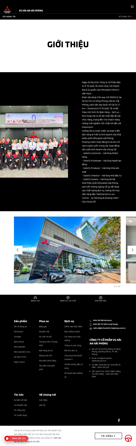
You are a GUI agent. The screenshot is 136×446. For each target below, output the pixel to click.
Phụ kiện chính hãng (47, 360)
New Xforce (19, 341)
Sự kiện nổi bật (20, 400)
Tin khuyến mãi (20, 405)
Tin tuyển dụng (20, 415)
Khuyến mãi (44, 331)
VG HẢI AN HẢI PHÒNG (31, 10)
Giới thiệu (43, 400)
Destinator (18, 331)
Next (132, 250)
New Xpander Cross (22, 351)
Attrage (17, 336)
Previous (18, 250)
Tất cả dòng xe (20, 326)
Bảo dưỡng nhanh (72, 331)
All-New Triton (20, 356)
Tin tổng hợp (19, 410)
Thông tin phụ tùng (72, 345)
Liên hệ (42, 405)
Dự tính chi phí (45, 336)
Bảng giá (43, 326)
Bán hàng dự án (46, 350)
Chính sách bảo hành (73, 326)
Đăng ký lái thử (45, 355)
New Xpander (19, 346)
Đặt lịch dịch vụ (70, 350)
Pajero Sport (19, 362)
